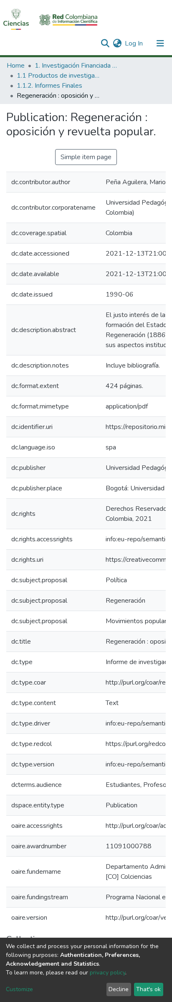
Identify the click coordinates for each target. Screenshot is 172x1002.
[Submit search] (105, 43)
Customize (19, 989)
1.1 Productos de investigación (58, 75)
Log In (134, 43)
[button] (117, 43)
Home (16, 65)
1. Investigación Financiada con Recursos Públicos (76, 65)
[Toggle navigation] (160, 43)
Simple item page (86, 157)
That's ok (148, 989)
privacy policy (107, 973)
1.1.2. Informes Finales (49, 85)
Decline (119, 989)
